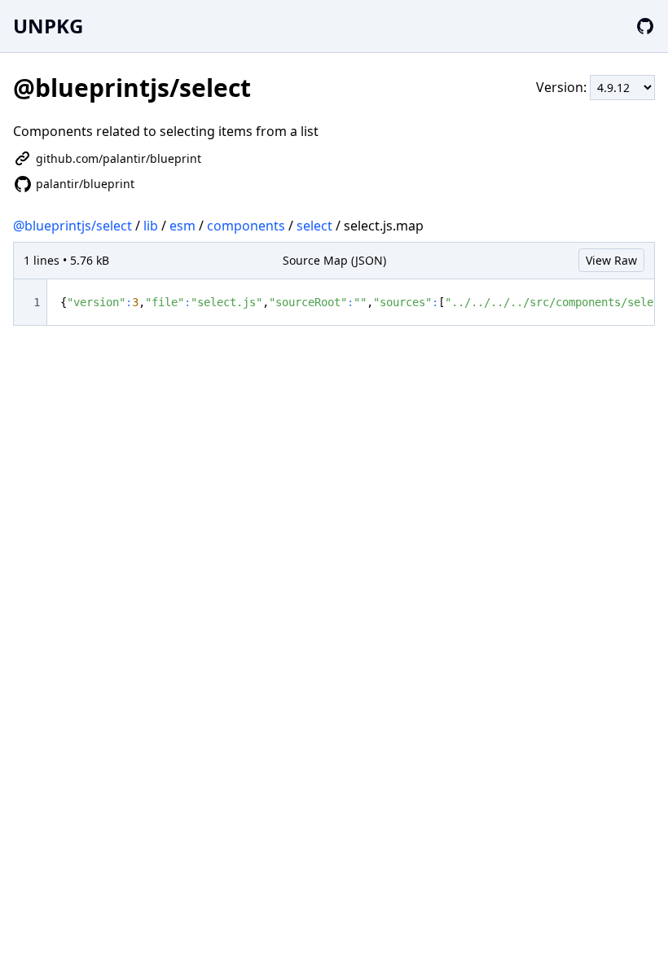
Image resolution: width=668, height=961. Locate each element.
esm (182, 226)
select (314, 226)
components (246, 226)
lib (150, 226)
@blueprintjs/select (72, 226)
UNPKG (48, 25)
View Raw (611, 260)
